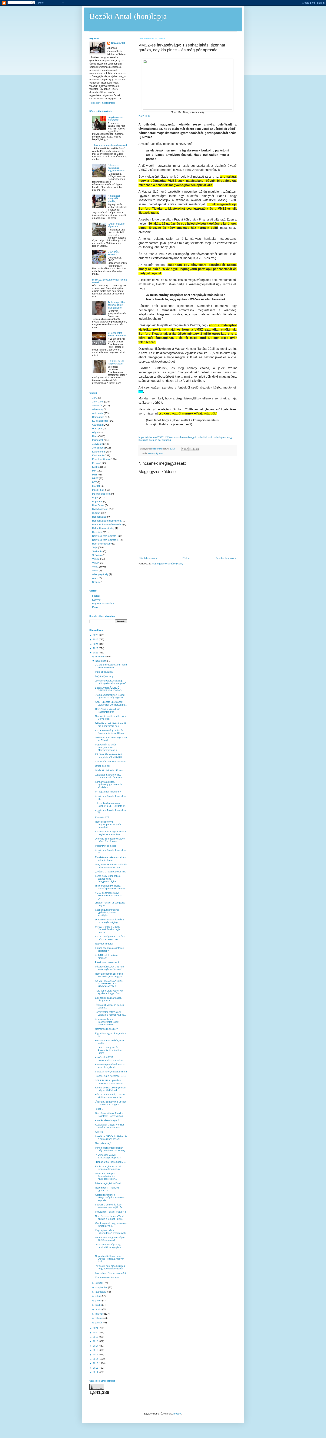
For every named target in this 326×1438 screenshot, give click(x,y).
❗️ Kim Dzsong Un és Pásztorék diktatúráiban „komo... (108, 1050)
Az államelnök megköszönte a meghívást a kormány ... (110, 833)
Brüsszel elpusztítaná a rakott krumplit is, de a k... (110, 1065)
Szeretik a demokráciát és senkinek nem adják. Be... (109, 1206)
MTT (94, 482)
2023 (96, 648)
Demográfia (98, 417)
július (98, 1296)
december (100, 656)
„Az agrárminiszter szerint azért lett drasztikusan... (111, 666)
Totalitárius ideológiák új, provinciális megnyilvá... (108, 1246)
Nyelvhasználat (100, 509)
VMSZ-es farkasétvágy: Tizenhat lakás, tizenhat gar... (108, 896)
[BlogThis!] (187, 449)
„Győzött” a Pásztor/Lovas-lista (110, 871)
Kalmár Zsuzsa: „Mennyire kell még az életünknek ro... (110, 1089)
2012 (96, 1368)
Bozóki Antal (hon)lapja (128, 16)
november (100, 661)
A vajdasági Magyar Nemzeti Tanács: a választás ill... (109, 1126)
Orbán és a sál (102, 766)
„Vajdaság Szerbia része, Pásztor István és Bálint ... (109, 776)
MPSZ (95, 478)
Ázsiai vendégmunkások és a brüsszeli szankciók (110, 938)
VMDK (95, 559)
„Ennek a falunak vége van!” (116, 225)
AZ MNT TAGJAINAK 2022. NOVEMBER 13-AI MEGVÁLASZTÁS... (109, 984)
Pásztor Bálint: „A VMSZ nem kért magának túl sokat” (109, 968)
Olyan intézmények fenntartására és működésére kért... (106, 1176)
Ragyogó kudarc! (104, 943)
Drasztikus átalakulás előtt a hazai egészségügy (109, 921)
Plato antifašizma (104, 672)
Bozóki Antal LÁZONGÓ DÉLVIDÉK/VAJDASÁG (108, 689)
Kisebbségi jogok (101, 459)
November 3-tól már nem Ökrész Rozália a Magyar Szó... (109, 1259)
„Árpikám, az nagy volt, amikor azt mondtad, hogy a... (110, 1103)
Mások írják (98, 490)
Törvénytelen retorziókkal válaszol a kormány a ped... (110, 1013)
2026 (96, 635)
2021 (96, 1328)
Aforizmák (97, 405)
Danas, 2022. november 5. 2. (110, 1162)
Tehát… (99, 1109)
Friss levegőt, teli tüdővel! (108, 1183)
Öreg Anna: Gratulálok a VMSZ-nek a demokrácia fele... (111, 865)
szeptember (101, 1287)
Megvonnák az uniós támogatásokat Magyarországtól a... (107, 747)
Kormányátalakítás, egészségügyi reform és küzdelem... (108, 785)
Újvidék (96, 582)
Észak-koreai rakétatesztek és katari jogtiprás (110, 858)
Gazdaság (153, 453)
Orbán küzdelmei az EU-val (109, 770)
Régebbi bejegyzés (226, 558)
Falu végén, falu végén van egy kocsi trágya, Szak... (109, 992)
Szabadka (97, 551)
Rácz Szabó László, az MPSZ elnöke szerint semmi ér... (110, 1096)
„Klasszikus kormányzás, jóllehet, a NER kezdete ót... (110, 804)
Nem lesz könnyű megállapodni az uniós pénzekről (108, 825)
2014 (96, 1359)
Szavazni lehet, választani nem (111, 1071)
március (99, 1314)
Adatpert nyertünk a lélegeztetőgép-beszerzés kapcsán (110, 1198)
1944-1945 (98, 401)
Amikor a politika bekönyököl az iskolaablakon (116, 305)
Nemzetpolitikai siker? (106, 1029)
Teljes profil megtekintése (102, 103)
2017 (96, 1345)
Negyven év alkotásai (103, 603)
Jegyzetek (97, 444)
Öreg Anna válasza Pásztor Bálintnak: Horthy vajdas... (110, 1114)
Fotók (95, 607)
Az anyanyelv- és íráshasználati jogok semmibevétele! (106, 1022)
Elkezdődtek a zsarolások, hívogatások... (108, 999)
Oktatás (96, 513)
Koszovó (96, 463)
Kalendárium (98, 451)
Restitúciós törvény (102, 543)
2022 (96, 652)
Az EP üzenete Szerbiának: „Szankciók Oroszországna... (111, 703)
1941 (95, 398)
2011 (96, 1372)
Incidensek (97, 440)
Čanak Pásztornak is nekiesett (110, 761)
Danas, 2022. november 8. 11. (110, 1076)
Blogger (177, 1413)
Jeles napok (98, 447)
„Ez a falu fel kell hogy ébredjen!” (116, 362)
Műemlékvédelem (101, 494)
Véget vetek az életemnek (115, 118)
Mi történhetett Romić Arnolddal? (117, 334)
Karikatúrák (98, 455)
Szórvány (97, 555)
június (98, 1300)
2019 (96, 1337)
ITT (140, 391)
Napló (95, 497)
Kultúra (96, 467)
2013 (96, 1363)
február (99, 1318)
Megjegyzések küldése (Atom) (167, 563)
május (98, 1305)
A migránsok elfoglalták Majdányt (114, 199)
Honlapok (97, 428)
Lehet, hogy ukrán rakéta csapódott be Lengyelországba (108, 879)
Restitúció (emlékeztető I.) (105, 536)
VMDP (95, 563)
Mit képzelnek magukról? (108, 791)
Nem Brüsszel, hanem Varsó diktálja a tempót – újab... (109, 1217)
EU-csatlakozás (100, 421)
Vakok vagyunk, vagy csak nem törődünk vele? (111, 1224)
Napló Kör (97, 501)
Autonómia (97, 413)
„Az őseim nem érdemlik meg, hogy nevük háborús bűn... (110, 1267)
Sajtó (95, 547)
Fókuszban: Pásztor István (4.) (110, 1212)
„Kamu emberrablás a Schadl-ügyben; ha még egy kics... (110, 696)
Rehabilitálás (99, 517)
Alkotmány (97, 409)
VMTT (95, 570)
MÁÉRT (96, 486)
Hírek (95, 436)
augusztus (101, 1291)
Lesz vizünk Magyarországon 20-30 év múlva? (110, 1239)
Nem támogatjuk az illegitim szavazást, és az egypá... (109, 975)
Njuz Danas (98, 505)
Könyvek (96, 599)
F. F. (141, 431)
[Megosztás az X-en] (190, 449)
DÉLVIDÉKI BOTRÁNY (113, 253)
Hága (95, 432)
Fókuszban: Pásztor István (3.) (110, 1273)
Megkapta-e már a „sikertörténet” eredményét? (110, 1231)
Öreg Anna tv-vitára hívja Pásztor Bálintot (107, 710)
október (99, 1283)
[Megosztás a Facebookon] (194, 449)
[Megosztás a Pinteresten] (197, 449)
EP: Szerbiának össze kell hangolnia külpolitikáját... (109, 755)
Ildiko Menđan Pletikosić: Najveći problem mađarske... (111, 887)
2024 (96, 644)
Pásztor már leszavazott (107, 962)
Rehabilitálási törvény (103, 528)
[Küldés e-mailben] (183, 449)
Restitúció (97, 532)
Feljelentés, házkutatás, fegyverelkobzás (116, 168)
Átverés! (99, 1132)
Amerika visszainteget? (107, 1120)
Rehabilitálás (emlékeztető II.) (107, 524)
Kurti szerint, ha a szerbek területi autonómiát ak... (108, 1167)
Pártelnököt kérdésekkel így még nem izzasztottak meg (110, 1149)
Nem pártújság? (103, 1143)
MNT (94, 474)
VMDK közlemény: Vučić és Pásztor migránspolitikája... (110, 732)
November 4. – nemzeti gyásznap (107, 1189)
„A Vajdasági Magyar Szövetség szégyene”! (108, 1156)
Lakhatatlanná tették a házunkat (110, 145)
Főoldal (186, 558)
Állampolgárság (100, 574)
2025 (96, 639)
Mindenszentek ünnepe (107, 1277)
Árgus (95, 578)
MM (94, 470)
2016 (96, 1350)
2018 (96, 1341)
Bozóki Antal (118, 43)
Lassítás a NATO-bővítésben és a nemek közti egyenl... (111, 1137)
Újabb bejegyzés (148, 558)
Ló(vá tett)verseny (104, 676)
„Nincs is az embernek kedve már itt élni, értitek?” (110, 840)
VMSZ (162, 453)
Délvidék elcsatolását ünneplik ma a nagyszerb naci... (110, 724)
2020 (96, 1332)
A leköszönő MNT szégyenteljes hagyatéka (109, 1058)
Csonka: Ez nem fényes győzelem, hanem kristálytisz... (107, 913)
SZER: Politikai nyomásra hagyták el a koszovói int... (110, 1081)
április (98, 1309)
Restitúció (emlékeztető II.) (105, 540)
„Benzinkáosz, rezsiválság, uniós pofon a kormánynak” (110, 682)
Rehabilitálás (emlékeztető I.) (107, 520)
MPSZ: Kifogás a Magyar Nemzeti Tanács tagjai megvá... (108, 929)
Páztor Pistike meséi (105, 846)
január (99, 1322)
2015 (96, 1354)
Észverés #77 (102, 817)
